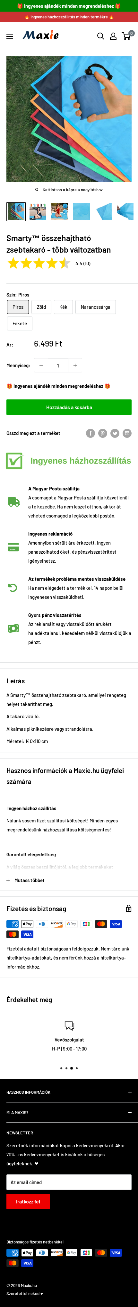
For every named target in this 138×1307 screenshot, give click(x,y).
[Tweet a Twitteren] (114, 432)
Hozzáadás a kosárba (69, 407)
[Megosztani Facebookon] (90, 432)
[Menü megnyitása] (9, 36)
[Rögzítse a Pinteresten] (102, 432)
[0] (126, 36)
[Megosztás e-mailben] (127, 432)
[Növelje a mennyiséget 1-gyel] (75, 365)
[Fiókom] (113, 36)
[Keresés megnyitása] (100, 36)
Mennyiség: (18, 365)
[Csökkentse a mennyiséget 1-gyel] (41, 365)
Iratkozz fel (28, 1201)
